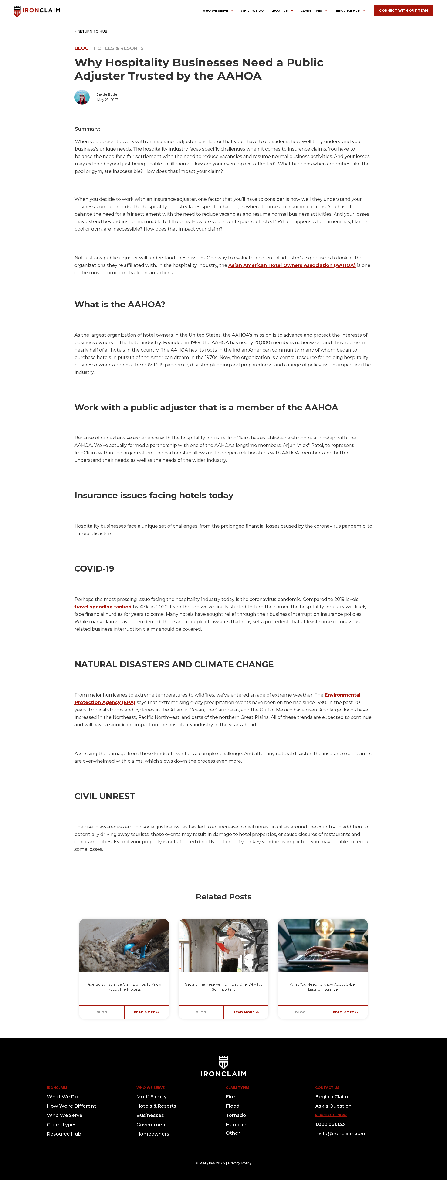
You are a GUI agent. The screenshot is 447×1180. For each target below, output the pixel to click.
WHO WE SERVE (150, 1088)
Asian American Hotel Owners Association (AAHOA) (292, 265)
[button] (218, 10)
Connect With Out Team (403, 10)
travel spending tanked (103, 607)
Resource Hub (347, 10)
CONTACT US (327, 1088)
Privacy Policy (239, 1163)
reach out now (331, 1115)
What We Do (252, 10)
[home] (37, 11)
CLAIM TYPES (238, 1088)
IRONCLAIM (57, 1088)
